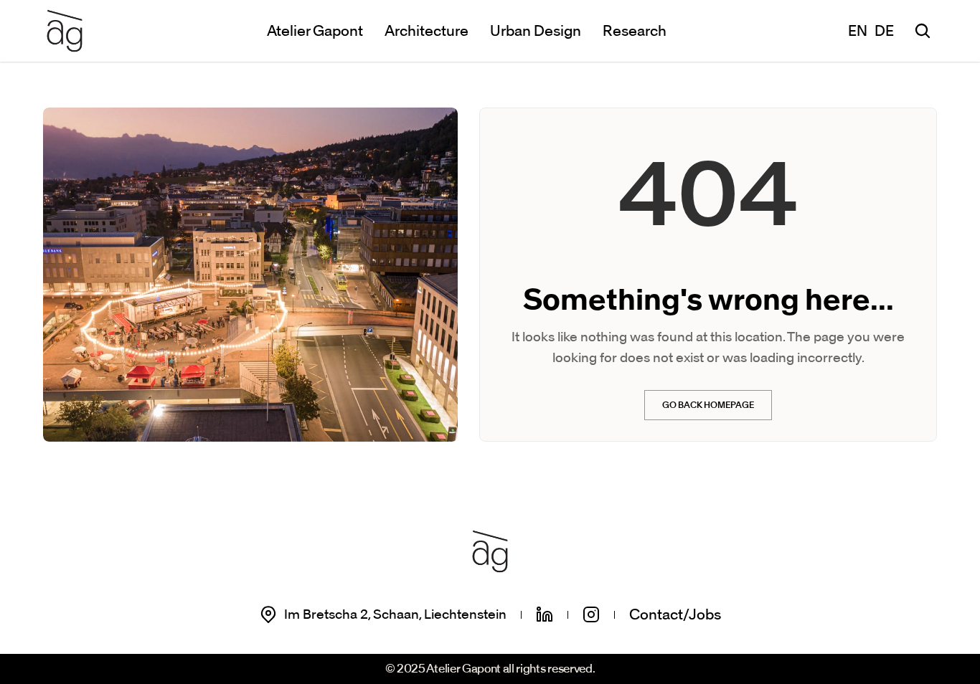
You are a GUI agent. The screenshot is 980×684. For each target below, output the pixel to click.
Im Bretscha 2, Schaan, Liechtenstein (395, 614)
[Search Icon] (922, 30)
